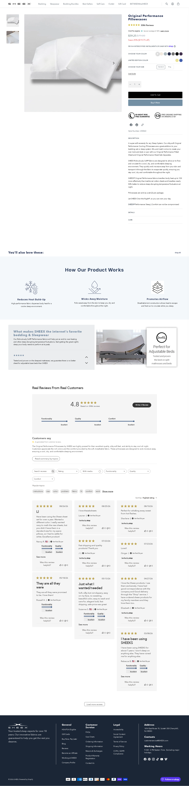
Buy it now (155, 103)
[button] (167, 4)
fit (81, 491)
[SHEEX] (19, 4)
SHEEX (16, 779)
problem (65, 491)
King (171, 67)
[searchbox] (41, 471)
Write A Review (141, 405)
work (98, 491)
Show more (107, 491)
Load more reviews (94, 704)
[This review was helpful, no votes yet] (60, 565)
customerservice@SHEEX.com (156, 740)
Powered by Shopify (26, 779)
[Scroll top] (186, 783)
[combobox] (68, 471)
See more (40, 556)
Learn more (164, 31)
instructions (38, 491)
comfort (89, 491)
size (48, 491)
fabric (74, 491)
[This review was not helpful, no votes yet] (65, 565)
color (55, 491)
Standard (161, 67)
